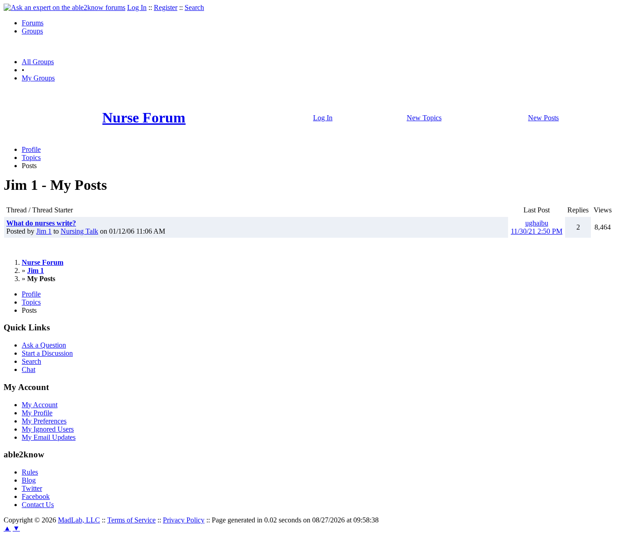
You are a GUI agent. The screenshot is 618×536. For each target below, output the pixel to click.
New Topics (424, 118)
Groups (32, 31)
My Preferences (44, 421)
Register (165, 7)
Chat (28, 369)
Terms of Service (131, 520)
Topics (31, 157)
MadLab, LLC (79, 520)
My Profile (37, 413)
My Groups (38, 78)
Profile (31, 149)
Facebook (36, 496)
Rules (30, 472)
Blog (29, 480)
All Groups (38, 62)
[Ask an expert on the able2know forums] (64, 7)
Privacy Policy (183, 520)
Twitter (32, 488)
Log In (137, 7)
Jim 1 (44, 231)
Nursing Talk (79, 231)
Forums (32, 23)
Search (194, 7)
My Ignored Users (48, 429)
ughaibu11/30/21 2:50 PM (536, 227)
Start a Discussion (47, 353)
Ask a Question (44, 345)
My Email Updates (49, 437)
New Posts (543, 118)
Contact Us (38, 504)
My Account (39, 405)
